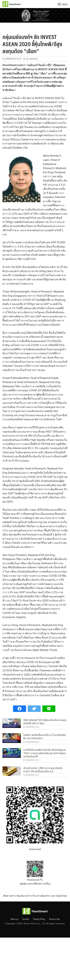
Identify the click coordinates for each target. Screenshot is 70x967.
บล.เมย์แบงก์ (31, 59)
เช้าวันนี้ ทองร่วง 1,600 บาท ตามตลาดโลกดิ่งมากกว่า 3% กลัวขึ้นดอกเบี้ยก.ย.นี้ (42, 769)
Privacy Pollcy (39, 919)
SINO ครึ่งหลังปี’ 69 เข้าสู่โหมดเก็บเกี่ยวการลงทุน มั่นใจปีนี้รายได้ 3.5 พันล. (44, 721)
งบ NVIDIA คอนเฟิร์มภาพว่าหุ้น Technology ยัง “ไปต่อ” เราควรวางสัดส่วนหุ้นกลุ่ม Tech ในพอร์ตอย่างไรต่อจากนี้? (44, 752)
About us (14, 919)
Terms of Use (54, 919)
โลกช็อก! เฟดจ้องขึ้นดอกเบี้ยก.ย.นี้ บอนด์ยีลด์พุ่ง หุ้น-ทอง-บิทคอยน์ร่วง (44, 736)
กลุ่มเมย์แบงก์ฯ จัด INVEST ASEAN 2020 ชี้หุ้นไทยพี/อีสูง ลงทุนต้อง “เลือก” (32, 44)
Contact (25, 919)
